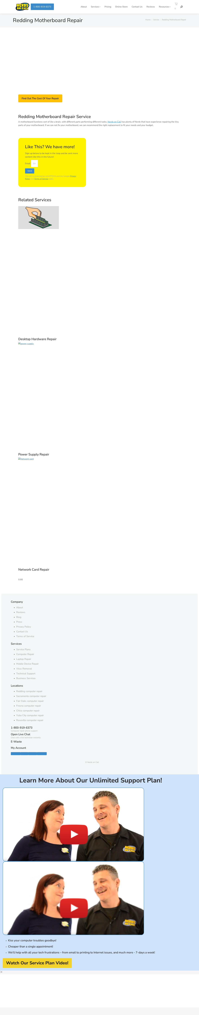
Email (28, 163)
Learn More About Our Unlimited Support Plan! (90, 780)
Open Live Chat (20, 734)
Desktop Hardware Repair (37, 339)
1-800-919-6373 (42, 6)
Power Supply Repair (33, 454)
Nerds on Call (114, 121)
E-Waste (16, 741)
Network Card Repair (33, 569)
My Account (18, 748)
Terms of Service (41, 179)
